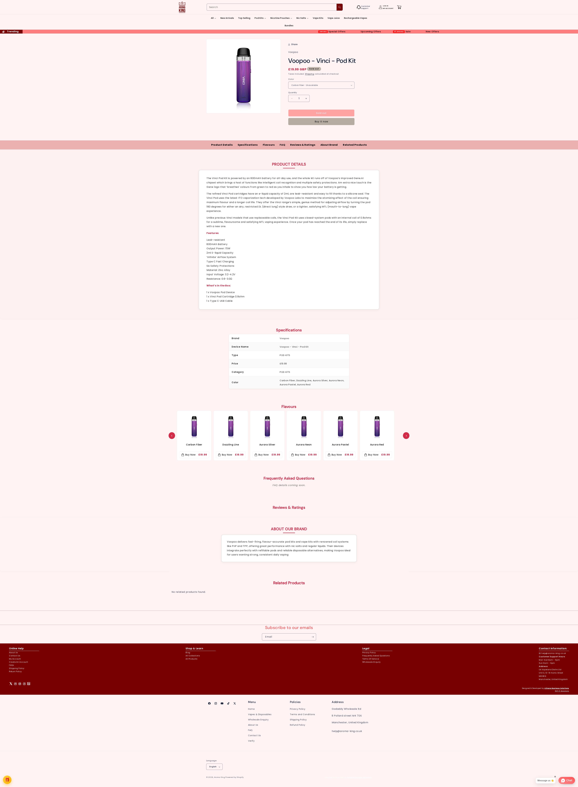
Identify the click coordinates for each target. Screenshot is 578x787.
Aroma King (219, 777)
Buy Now (190, 454)
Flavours (269, 145)
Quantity (292, 92)
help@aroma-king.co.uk (553, 653)
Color (291, 79)
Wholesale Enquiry (371, 662)
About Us (13, 652)
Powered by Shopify (234, 777)
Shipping (309, 74)
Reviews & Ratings (302, 145)
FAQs (11, 665)
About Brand (329, 145)
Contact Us (254, 735)
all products (191, 659)
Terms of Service (370, 659)
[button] (353, 7)
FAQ (282, 145)
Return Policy (15, 671)
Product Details (222, 145)
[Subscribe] (312, 636)
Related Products (355, 145)
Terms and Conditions (302, 714)
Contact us (14, 655)
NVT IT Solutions (562, 691)
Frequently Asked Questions (376, 655)
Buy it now (321, 121)
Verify (251, 740)
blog (188, 652)
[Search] (340, 7)
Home (251, 708)
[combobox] (275, 7)
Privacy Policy (297, 708)
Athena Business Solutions (556, 688)
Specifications (248, 145)
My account (15, 659)
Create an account (18, 662)
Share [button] (294, 44)
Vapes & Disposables (259, 714)
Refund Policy (297, 724)
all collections (193, 655)
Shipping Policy (16, 668)
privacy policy (369, 652)
